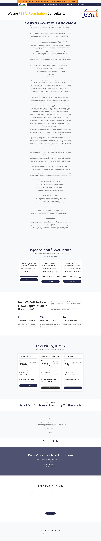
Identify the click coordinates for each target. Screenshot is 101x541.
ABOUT (44, 4)
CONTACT (82, 4)
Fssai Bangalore (57, 533)
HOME (38, 4)
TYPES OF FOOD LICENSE (52, 4)
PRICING (60, 4)
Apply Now (28, 385)
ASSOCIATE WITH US (74, 4)
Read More (28, 279)
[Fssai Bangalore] (22, 4)
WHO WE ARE (66, 4)
